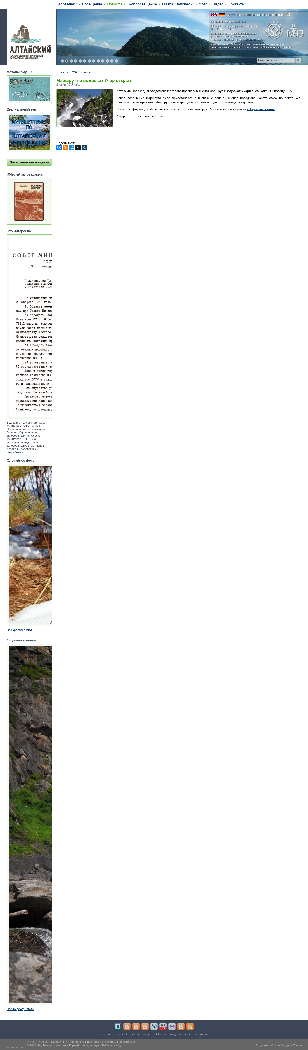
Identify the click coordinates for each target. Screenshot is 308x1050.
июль (87, 72)
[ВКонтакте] (59, 147)
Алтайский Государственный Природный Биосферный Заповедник (91, 1041)
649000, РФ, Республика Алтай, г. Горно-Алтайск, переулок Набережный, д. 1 (76, 1045)
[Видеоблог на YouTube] (163, 1026)
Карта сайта (110, 1034)
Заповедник (66, 4)
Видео (217, 4)
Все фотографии (19, 630)
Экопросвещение (142, 4)
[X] (78, 147)
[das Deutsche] (222, 14)
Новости (114, 4)
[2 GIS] (181, 1026)
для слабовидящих (270, 14)
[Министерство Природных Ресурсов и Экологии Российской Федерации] (288, 14)
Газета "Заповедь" (178, 4)
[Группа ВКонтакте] (118, 1026)
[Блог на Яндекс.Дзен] (145, 1026)
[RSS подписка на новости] (190, 1026)
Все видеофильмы (20, 1009)
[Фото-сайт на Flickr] (172, 1026)
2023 (75, 72)
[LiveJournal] (84, 147)
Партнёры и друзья (171, 1034)
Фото (203, 4)
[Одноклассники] (65, 147)
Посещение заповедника (29, 162)
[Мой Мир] (71, 147)
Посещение (92, 4)
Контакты (236, 4)
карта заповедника (241, 14)
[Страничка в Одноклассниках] (136, 1026)
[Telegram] (127, 1026)
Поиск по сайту (138, 1034)
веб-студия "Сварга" (290, 1045)
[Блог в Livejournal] (154, 1026)
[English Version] (214, 14)
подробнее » (15, 452)
